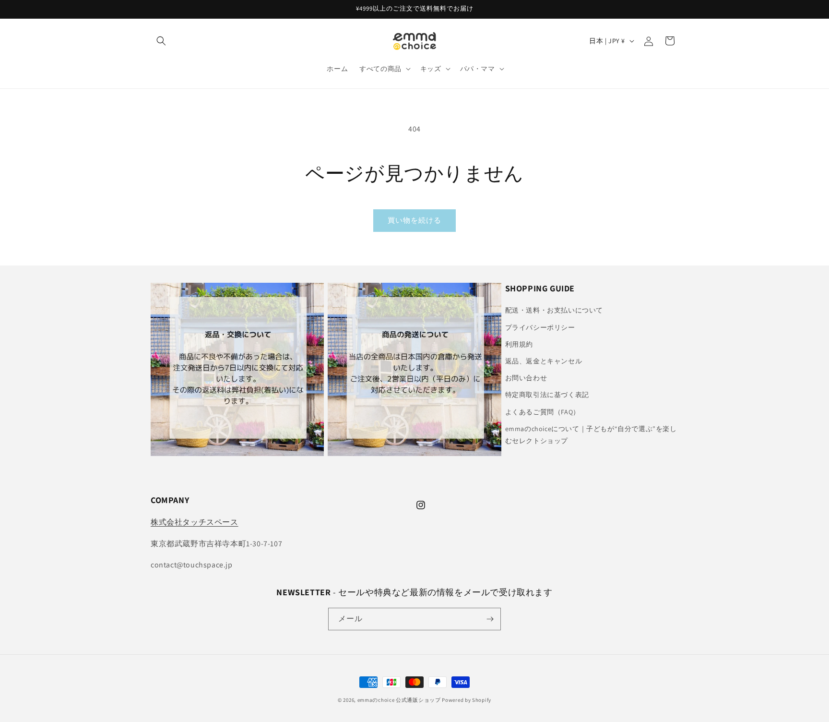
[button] (161, 40)
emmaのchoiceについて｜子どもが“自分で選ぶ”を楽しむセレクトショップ (591, 434)
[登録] (489, 619)
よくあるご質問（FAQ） (542, 412)
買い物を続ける (414, 220)
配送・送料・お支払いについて (554, 310)
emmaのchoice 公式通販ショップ (399, 700)
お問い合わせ (526, 377)
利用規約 (519, 344)
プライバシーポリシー (540, 327)
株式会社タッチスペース (194, 522)
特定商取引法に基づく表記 (547, 394)
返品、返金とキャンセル (543, 361)
